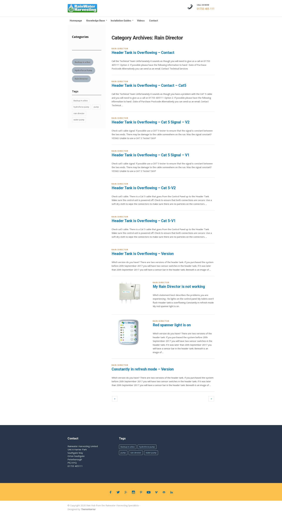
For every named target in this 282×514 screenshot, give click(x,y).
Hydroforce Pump (83, 70)
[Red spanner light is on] (130, 332)
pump (96, 107)
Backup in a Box (82, 62)
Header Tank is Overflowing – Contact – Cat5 (149, 85)
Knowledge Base (95, 20)
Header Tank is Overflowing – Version (143, 254)
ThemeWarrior (88, 509)
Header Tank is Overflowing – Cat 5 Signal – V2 (150, 122)
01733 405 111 (205, 8)
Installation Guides (121, 20)
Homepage (76, 20)
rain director (79, 113)
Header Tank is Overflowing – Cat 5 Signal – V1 (150, 155)
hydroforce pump (81, 107)
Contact (153, 20)
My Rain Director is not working (179, 286)
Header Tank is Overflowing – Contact (143, 52)
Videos (141, 20)
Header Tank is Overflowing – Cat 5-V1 (144, 221)
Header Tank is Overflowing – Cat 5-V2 (144, 188)
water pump (79, 119)
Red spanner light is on (172, 325)
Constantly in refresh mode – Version (143, 369)
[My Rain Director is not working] (130, 293)
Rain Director (120, 48)
